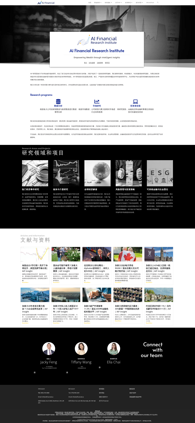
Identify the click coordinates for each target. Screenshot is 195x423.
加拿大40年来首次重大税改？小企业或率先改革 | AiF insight (35, 309)
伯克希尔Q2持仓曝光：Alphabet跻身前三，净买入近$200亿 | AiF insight (96, 268)
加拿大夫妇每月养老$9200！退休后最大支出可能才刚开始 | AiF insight (127, 268)
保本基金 (101, 393)
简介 (85, 63)
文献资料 (100, 63)
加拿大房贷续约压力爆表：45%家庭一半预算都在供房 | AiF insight (127, 309)
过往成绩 (92, 63)
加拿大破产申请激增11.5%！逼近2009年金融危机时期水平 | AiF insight (96, 309)
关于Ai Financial (103, 401)
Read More (25, 282)
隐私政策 (132, 389)
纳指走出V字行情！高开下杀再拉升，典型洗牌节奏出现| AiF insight (35, 268)
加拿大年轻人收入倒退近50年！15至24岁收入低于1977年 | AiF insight (65, 309)
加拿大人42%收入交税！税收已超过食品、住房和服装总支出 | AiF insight (158, 268)
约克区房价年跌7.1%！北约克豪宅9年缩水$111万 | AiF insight (158, 309)
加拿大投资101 (103, 397)
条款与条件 (132, 393)
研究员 (107, 63)
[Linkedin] (34, 372)
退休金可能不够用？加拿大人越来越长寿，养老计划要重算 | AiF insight (65, 268)
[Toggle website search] (158, 2)
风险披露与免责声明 (135, 397)
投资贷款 (101, 389)
